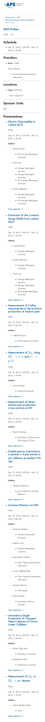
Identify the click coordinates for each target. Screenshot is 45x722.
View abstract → (15, 209)
